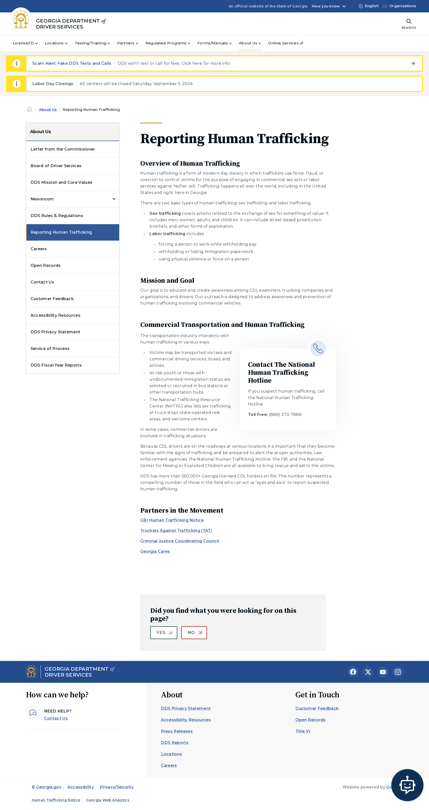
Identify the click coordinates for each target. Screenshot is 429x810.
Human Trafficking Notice (56, 800)
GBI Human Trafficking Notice (172, 520)
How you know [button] (326, 6)
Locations (171, 754)
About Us (48, 109)
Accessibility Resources (55, 315)
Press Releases (177, 731)
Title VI (302, 731)
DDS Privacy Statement (55, 332)
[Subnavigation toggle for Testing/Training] (111, 43)
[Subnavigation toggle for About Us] (262, 43)
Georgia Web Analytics (107, 800)
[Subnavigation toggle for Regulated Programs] (191, 43)
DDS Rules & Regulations (57, 215)
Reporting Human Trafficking (61, 232)
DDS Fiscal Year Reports (56, 365)
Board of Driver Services (56, 165)
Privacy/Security (117, 787)
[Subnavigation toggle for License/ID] (39, 43)
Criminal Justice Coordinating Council (179, 541)
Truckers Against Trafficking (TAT (175, 530)
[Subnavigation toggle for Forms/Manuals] (233, 43)
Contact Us (42, 282)
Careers (39, 249)
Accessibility (80, 787)
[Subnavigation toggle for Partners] (140, 43)
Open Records (46, 265)
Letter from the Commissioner (63, 149)
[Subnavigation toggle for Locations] (69, 43)
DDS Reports (175, 742)
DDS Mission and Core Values (62, 182)
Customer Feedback (52, 298)
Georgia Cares (155, 551)
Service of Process (50, 348)
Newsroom (42, 199)
